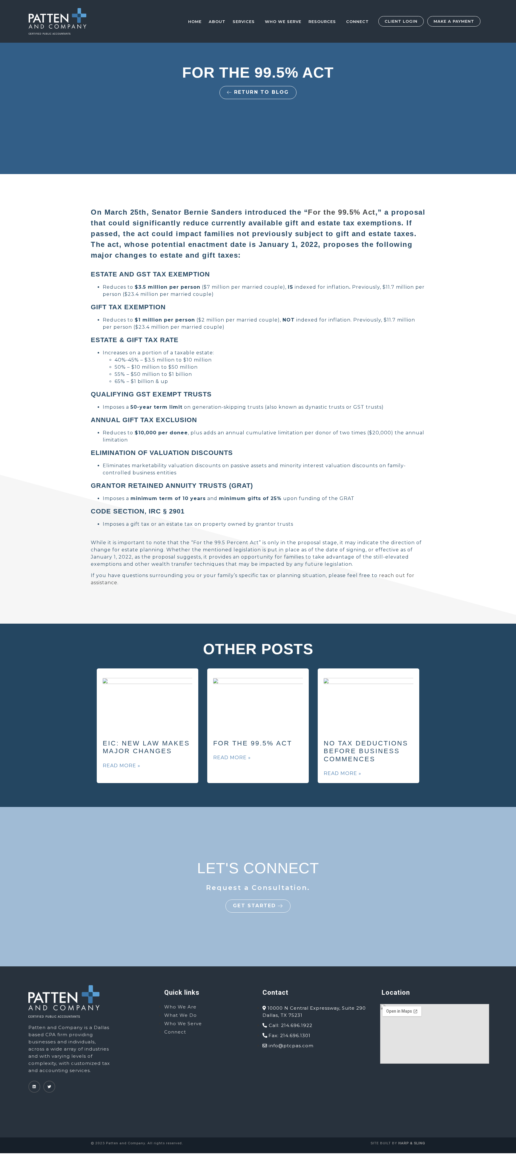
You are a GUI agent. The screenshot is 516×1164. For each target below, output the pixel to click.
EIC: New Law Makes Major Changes (146, 747)
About (217, 21)
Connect (357, 21)
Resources (322, 21)
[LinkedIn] (34, 1087)
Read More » (121, 765)
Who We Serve (283, 21)
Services (244, 21)
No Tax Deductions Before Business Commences (366, 751)
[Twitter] (49, 1087)
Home (195, 21)
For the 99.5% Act (341, 212)
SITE (375, 1143)
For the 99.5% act (252, 743)
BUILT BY (402, 1143)
